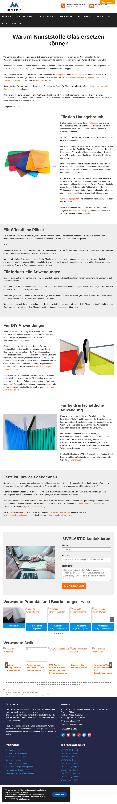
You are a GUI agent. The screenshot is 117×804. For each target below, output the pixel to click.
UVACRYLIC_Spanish (70, 777)
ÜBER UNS (7, 16)
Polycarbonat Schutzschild (16, 763)
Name (66, 545)
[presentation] (14, 654)
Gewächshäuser (75, 460)
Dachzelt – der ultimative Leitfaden (80, 666)
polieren (48, 384)
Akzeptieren (59, 794)
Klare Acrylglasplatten (69, 199)
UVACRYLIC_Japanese (70, 773)
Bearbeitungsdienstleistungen (15, 515)
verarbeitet (39, 80)
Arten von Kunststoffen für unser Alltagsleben (22, 692)
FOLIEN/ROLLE (67, 16)
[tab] (54, 633)
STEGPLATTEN (46, 16)
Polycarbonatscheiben (15, 770)
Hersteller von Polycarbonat (86, 503)
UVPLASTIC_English (69, 750)
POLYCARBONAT (24, 16)
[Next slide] (112, 619)
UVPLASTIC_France (69, 757)
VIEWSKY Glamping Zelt (16, 757)
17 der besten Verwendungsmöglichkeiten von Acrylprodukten (28, 695)
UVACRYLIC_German (70, 770)
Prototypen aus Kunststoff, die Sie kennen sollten (35, 667)
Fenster (76, 210)
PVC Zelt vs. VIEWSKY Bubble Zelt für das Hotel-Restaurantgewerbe (58, 669)
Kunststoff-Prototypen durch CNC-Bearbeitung (13, 667)
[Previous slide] (5, 619)
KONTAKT (16, 24)
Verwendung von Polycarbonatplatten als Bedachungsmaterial (103, 669)
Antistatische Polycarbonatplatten (19, 767)
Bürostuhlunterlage (13, 760)
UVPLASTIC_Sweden (70, 763)
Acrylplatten (61, 74)
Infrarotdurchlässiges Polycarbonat (20, 773)
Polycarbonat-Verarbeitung (33, 506)
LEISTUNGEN (84, 16)
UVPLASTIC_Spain (69, 760)
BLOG (5, 24)
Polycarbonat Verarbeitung (16, 753)
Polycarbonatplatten (78, 74)
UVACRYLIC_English (70, 767)
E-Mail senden (74, 585)
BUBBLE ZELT (103, 16)
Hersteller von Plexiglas (59, 512)
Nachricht (67, 566)
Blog (7, 690)
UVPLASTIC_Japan (69, 753)
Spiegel (95, 123)
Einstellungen (24, 799)
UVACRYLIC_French (69, 780)
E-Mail (66, 555)
